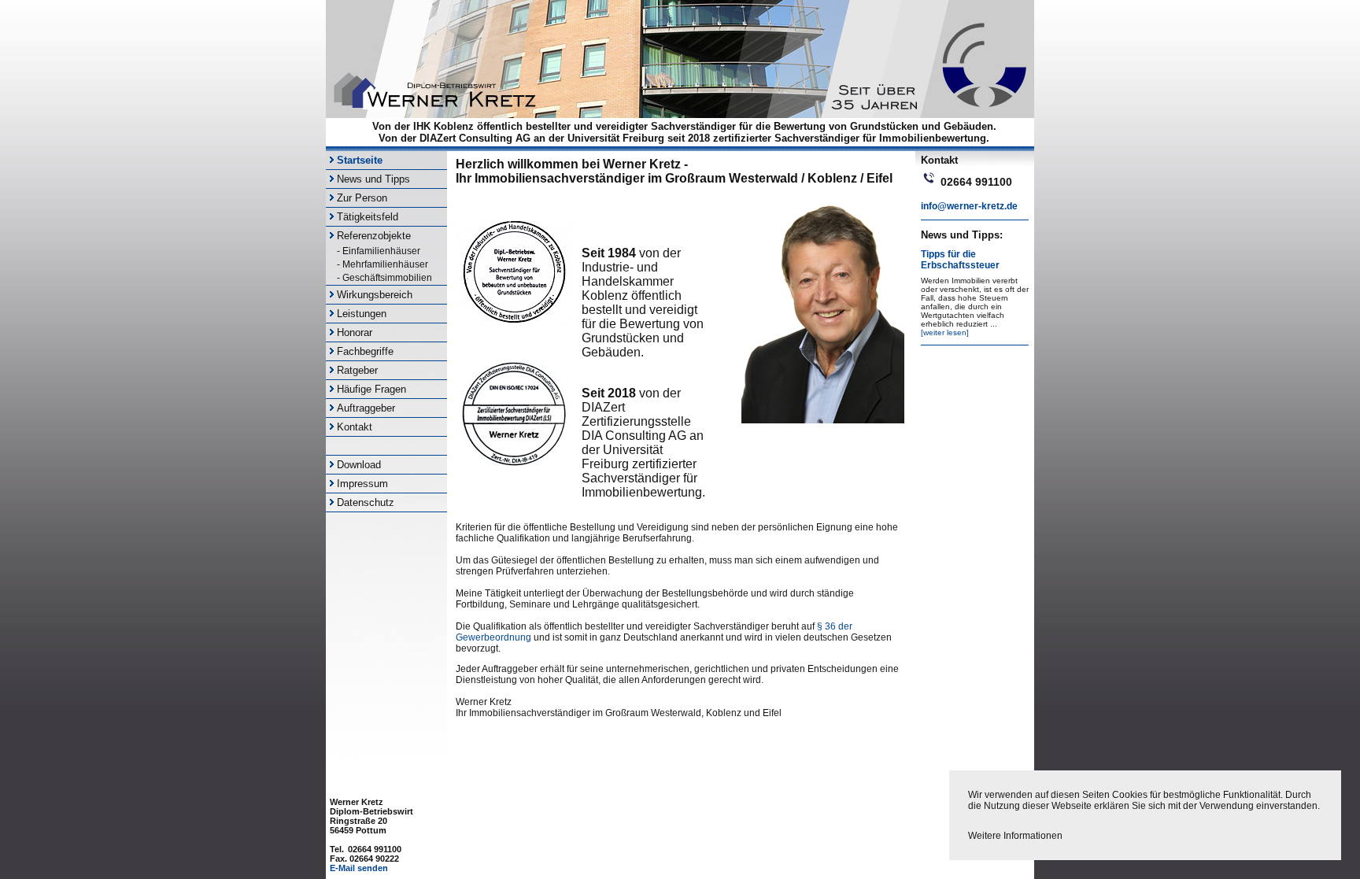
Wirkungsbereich (374, 295)
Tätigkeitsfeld (367, 217)
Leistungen (361, 313)
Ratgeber (357, 370)
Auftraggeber (366, 408)
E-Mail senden (359, 868)
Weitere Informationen (1015, 835)
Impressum (362, 483)
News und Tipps (373, 179)
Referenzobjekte (374, 236)
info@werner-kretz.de (969, 206)
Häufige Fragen (371, 389)
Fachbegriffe (365, 351)
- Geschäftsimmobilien (384, 277)
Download (359, 465)
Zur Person (362, 198)
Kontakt (354, 427)
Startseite (359, 160)
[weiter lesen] (945, 332)
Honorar (354, 332)
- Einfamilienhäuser (378, 251)
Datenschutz (365, 502)
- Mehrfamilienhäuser (382, 264)
